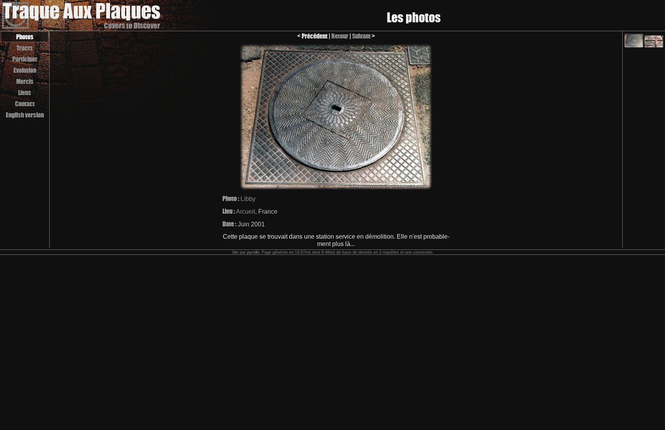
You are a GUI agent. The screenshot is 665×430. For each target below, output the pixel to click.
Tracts (25, 48)
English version (25, 115)
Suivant (361, 36)
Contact (25, 104)
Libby (248, 199)
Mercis (24, 81)
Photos (24, 37)
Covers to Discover (132, 25)
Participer (24, 59)
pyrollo (253, 252)
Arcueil (245, 211)
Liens (24, 92)
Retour (339, 36)
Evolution (24, 70)
